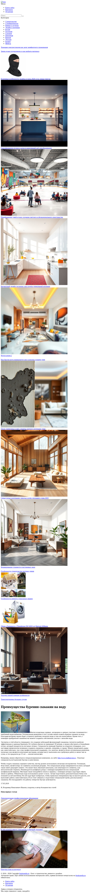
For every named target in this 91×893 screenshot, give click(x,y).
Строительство (11, 21)
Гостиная (8, 31)
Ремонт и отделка (12, 25)
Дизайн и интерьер (12, 27)
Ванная (8, 37)
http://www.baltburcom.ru (67, 758)
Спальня (8, 33)
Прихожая (9, 35)
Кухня (7, 29)
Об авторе (9, 12)
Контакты (9, 10)
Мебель (8, 43)
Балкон (8, 41)
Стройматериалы (11, 23)
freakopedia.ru (24, 873)
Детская (8, 39)
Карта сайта (9, 8)
